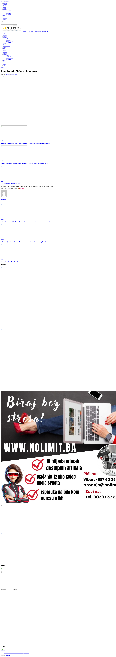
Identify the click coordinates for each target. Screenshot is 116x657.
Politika (4, 7)
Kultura (4, 8)
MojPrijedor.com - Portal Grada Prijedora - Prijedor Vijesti (16, 653)
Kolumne (5, 9)
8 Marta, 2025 (14, 74)
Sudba (7, 38)
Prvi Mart (5, 18)
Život (4, 16)
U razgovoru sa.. (9, 14)
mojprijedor (7, 74)
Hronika (5, 5)
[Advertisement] (11, 554)
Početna (5, 3)
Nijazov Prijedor (9, 11)
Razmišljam (8, 13)
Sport (4, 19)
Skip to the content (4, 1)
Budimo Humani (6, 46)
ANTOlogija (8, 10)
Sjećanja (5, 15)
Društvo (5, 4)
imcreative (8, 655)
